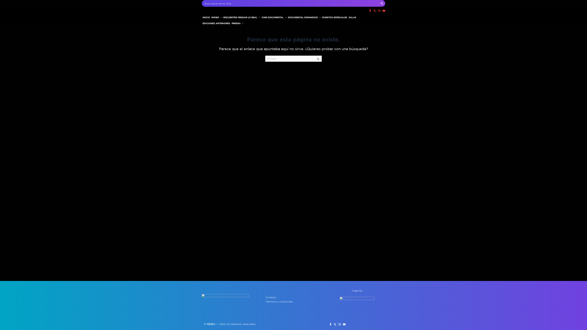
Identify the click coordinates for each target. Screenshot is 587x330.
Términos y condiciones (279, 301)
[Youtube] (383, 10)
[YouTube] (344, 324)
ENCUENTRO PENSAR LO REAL (240, 17)
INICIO (206, 17)
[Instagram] (379, 10)
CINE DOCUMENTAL (273, 17)
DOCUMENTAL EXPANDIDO (303, 17)
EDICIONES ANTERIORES (216, 23)
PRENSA (236, 23)
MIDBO (215, 17)
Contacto (271, 297)
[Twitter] (335, 324)
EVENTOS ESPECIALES (334, 17)
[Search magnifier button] (382, 3)
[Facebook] (370, 10)
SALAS (352, 17)
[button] (220, 17)
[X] (374, 10)
